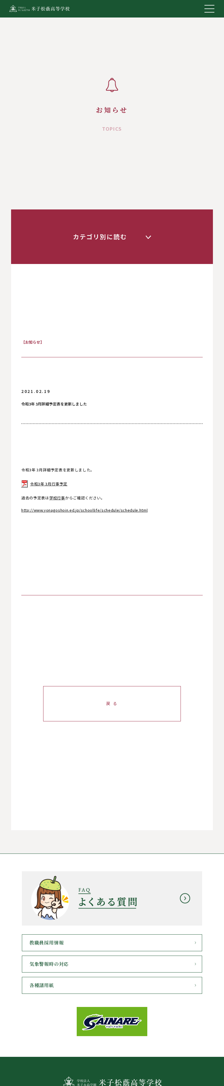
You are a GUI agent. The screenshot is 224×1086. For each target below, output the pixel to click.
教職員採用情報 (46, 942)
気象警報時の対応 (49, 964)
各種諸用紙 (41, 985)
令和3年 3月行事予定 (48, 484)
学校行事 (57, 498)
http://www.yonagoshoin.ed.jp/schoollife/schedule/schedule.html (84, 510)
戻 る (112, 703)
